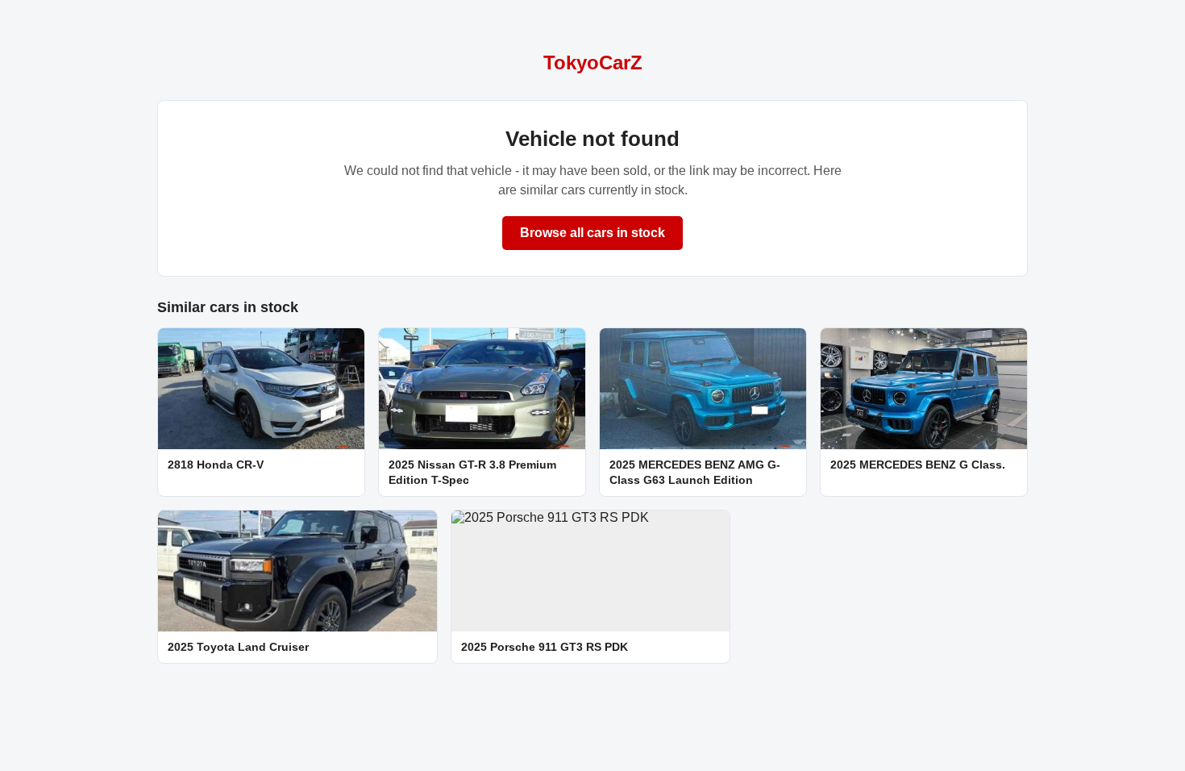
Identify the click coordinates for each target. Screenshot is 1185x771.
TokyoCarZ (592, 62)
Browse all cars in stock (592, 233)
